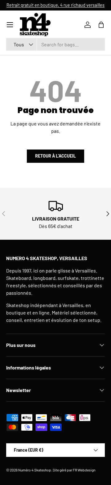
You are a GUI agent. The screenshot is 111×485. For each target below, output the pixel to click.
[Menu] (10, 25)
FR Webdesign (84, 470)
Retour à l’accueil (55, 155)
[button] (101, 25)
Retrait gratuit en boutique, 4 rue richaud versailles (55, 5)
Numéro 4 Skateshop (34, 470)
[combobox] (55, 44)
